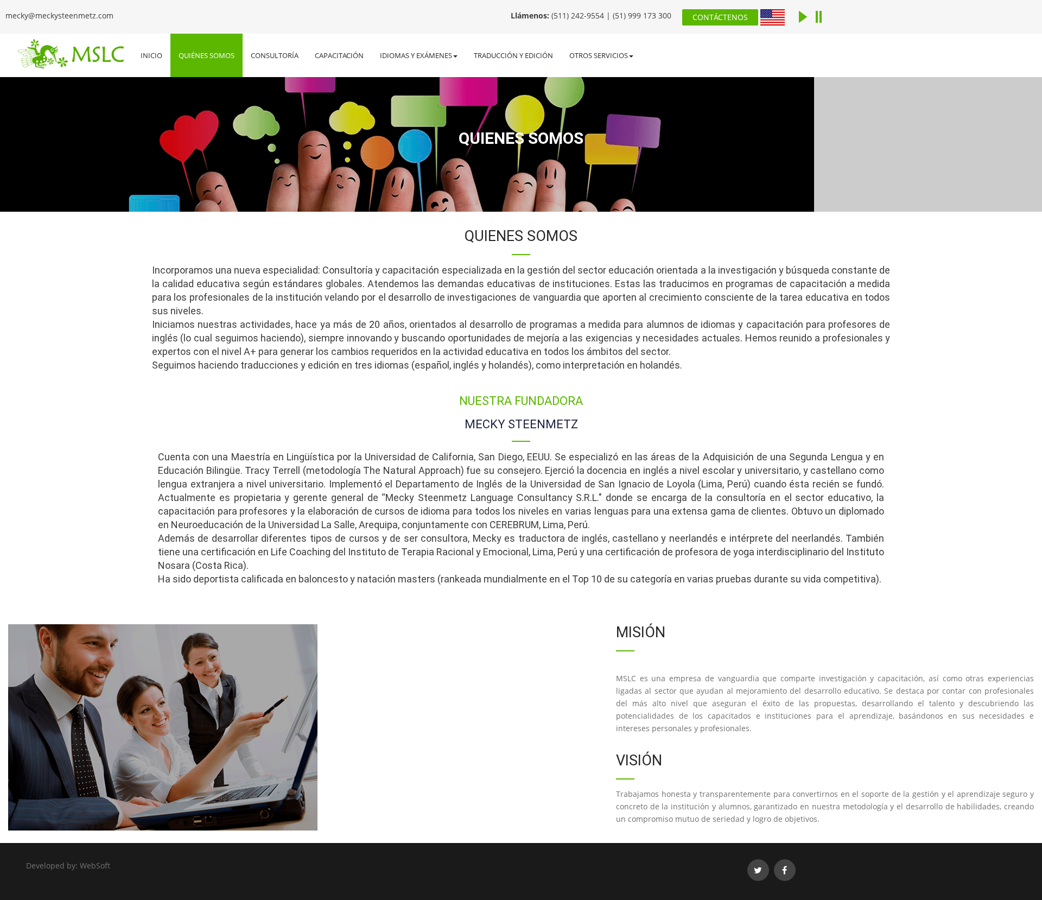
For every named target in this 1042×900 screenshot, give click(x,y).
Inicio (151, 55)
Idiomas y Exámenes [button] (416, 55)
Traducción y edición (513, 55)
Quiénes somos (206, 55)
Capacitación (339, 55)
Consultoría (274, 55)
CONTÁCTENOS (720, 17)
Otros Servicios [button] (598, 55)
